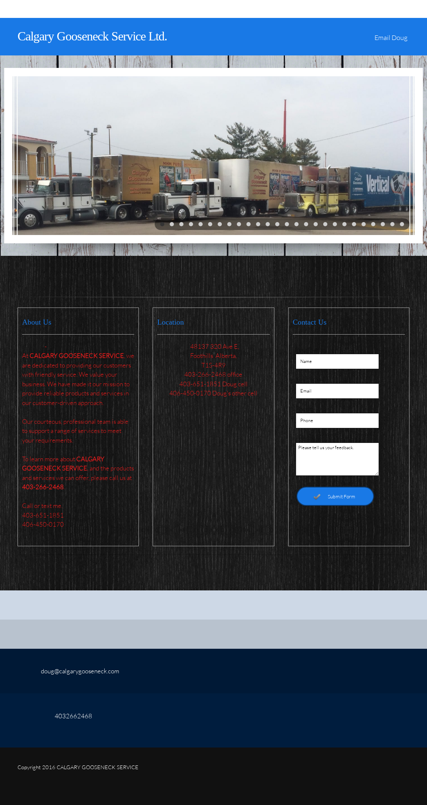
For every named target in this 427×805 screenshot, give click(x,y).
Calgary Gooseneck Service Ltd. (92, 36)
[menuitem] (390, 40)
